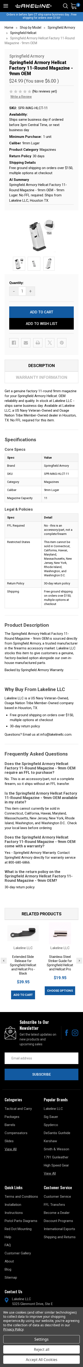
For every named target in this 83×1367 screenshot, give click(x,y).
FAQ (8, 1245)
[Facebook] (13, 342)
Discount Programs (58, 1221)
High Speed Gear (56, 1165)
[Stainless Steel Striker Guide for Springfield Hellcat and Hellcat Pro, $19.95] (60, 933)
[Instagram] (75, 1033)
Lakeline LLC (53, 1109)
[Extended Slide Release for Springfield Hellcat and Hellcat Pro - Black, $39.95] (23, 933)
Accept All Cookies (41, 1359)
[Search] (65, 6)
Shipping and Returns (60, 1237)
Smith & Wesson (56, 1149)
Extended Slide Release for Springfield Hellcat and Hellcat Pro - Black (23, 965)
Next (79, 961)
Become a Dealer (57, 1213)
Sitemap (11, 1277)
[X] (49, 342)
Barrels (10, 1125)
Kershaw (50, 1141)
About (9, 1261)
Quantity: (16, 283)
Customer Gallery (18, 1253)
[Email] (25, 342)
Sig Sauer (51, 1117)
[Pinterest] (61, 342)
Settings (41, 1339)
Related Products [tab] (42, 913)
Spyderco (51, 1125)
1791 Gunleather (56, 1157)
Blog (8, 1269)
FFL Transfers (54, 1205)
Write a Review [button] (21, 97)
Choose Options (60, 990)
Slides (9, 1141)
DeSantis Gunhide (57, 1133)
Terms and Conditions (21, 1196)
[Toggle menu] (5, 5)
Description (41, 365)
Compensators (16, 1133)
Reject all (41, 1349)
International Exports (59, 1229)
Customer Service (57, 1196)
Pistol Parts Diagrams (21, 1221)
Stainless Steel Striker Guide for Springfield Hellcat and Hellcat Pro (60, 963)
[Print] (37, 342)
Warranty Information (41, 377)
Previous (4, 961)
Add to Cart (23, 995)
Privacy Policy (13, 1329)
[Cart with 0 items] (74, 6)
